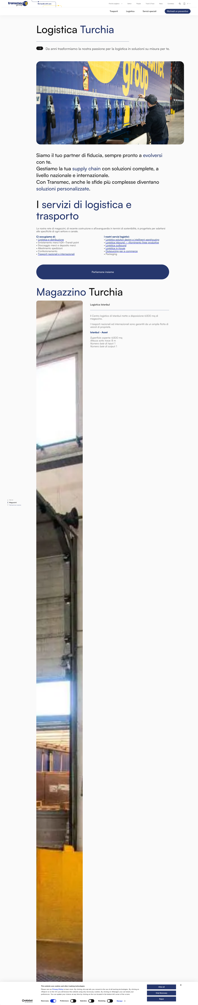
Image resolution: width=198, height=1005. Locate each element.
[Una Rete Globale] (184, 3)
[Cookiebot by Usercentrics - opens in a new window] (27, 1001)
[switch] (73, 1001)
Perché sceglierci (114, 3)
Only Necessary (161, 993)
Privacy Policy (57, 989)
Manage (120, 1001)
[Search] (180, 3)
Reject (161, 999)
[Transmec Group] (35, 3)
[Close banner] (181, 985)
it (187, 3)
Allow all (161, 987)
